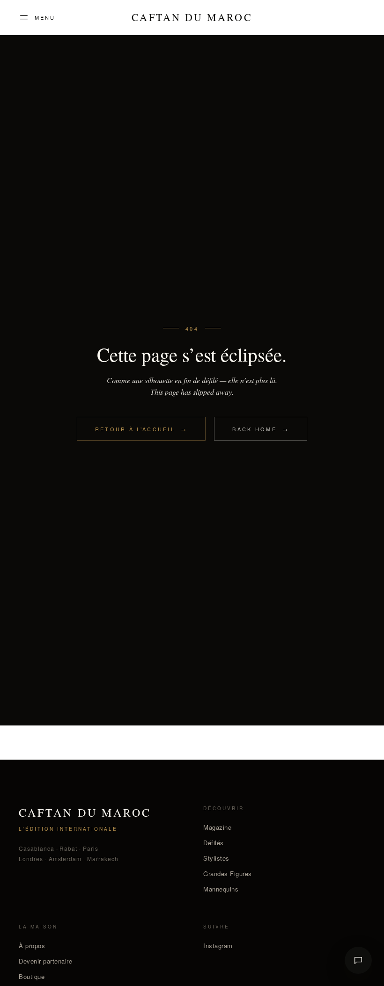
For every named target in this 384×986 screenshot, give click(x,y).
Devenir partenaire (45, 961)
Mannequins (220, 888)
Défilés (213, 842)
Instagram (218, 945)
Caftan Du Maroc (192, 17)
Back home (260, 429)
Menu (45, 17)
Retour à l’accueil (141, 429)
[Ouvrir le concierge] (358, 960)
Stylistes (216, 858)
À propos (32, 945)
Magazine (217, 827)
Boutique (31, 976)
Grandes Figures (227, 873)
